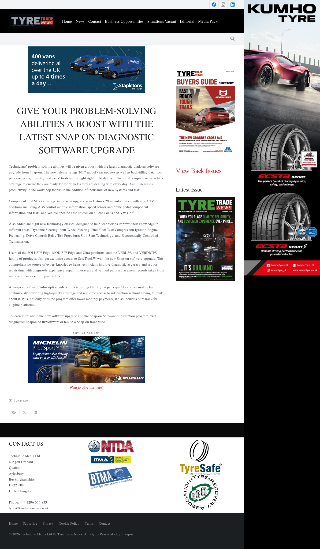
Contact (104, 523)
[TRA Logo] (201, 492)
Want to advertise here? (87, 387)
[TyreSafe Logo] (201, 457)
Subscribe (30, 523)
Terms (89, 523)
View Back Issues (199, 170)
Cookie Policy (69, 523)
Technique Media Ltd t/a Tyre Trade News (51, 534)
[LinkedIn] (232, 4)
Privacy (48, 523)
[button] (232, 39)
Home (13, 523)
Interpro (127, 534)
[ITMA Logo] (122, 459)
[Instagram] (223, 4)
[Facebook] (214, 4)
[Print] (122, 446)
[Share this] (14, 412)
